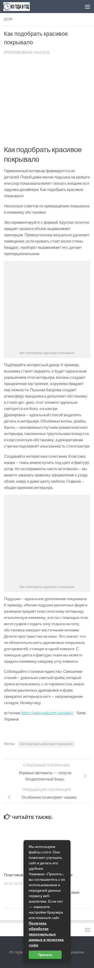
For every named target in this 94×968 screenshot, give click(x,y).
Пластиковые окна (20, 875)
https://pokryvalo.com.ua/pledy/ (47, 713)
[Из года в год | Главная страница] (21, 6)
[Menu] (87, 6)
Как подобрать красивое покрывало (46, 744)
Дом (8, 19)
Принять (45, 955)
